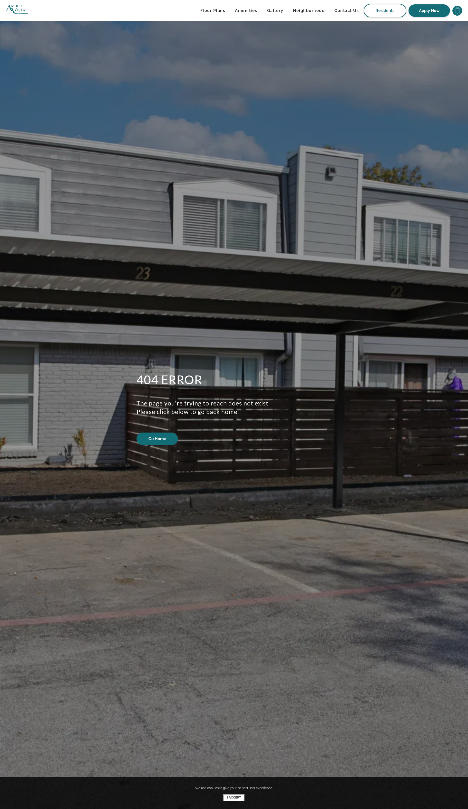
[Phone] (457, 11)
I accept (234, 797)
